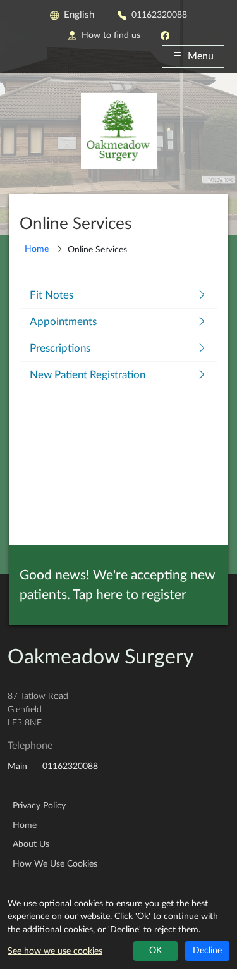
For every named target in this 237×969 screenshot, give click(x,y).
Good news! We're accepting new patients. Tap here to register (118, 585)
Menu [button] (201, 56)
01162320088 (159, 15)
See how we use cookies (55, 951)
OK (155, 950)
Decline (207, 950)
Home (37, 249)
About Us (31, 844)
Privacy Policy (39, 805)
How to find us (111, 35)
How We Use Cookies (55, 864)
